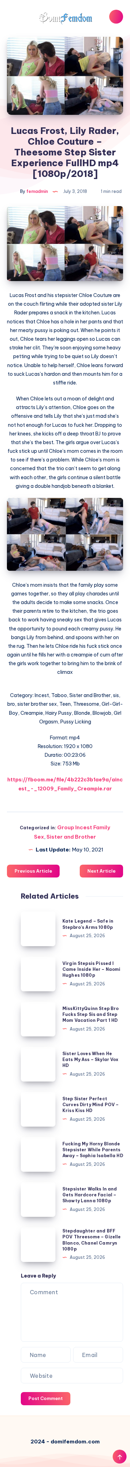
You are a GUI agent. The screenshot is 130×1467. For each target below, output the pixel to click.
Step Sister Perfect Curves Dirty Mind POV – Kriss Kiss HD (90, 1104)
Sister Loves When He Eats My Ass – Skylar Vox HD (90, 1059)
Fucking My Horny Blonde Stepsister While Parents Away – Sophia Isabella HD (92, 1150)
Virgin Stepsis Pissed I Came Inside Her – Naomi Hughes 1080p (91, 969)
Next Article (101, 871)
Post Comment (45, 1398)
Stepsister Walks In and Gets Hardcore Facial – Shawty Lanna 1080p (89, 1195)
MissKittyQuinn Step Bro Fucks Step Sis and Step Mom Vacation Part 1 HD (90, 1014)
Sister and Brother (71, 836)
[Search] (116, 17)
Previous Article (33, 871)
